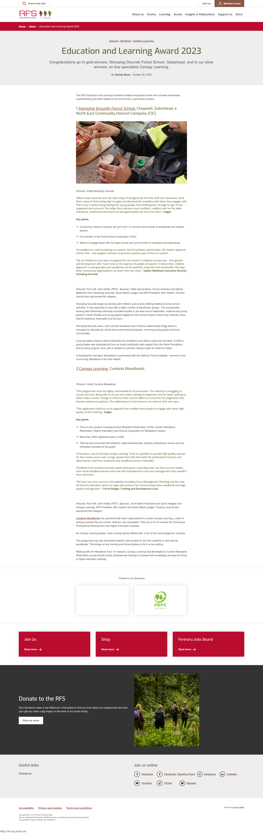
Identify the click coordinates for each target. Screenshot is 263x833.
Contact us (25, 773)
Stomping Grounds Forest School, (107, 108)
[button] (34, 3)
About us (138, 14)
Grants (178, 14)
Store (239, 14)
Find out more (31, 720)
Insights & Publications (200, 14)
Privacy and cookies (50, 808)
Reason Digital (238, 807)
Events (151, 14)
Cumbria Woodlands (88, 518)
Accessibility (26, 808)
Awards (113, 41)
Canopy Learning (93, 368)
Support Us (225, 14)
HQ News (125, 41)
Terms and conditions (79, 808)
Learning (164, 14)
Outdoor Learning (143, 41)
